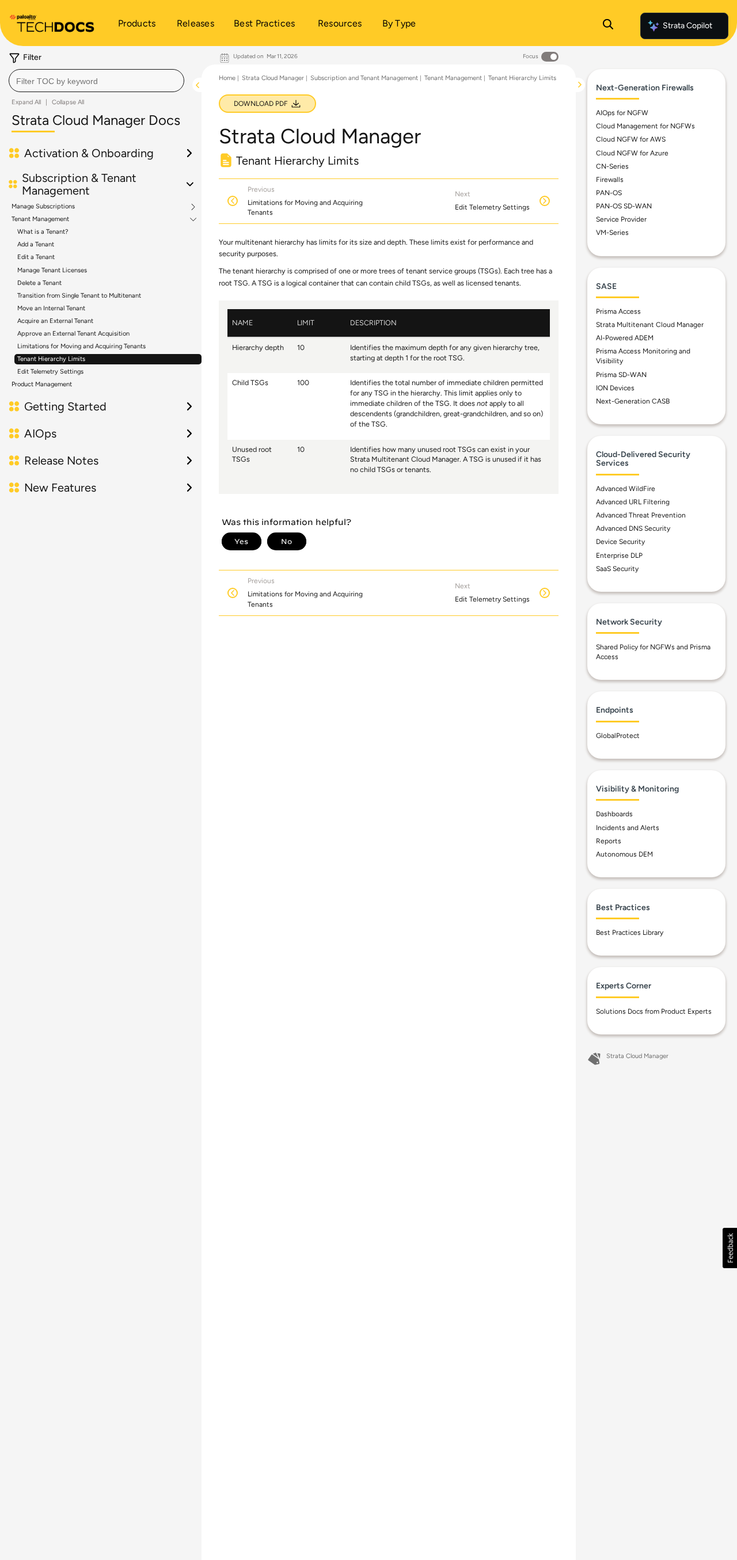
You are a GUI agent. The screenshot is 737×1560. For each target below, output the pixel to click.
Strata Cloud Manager (273, 78)
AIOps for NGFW (622, 113)
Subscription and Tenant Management (364, 78)
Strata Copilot (687, 26)
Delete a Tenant (39, 283)
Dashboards (614, 815)
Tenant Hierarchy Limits (51, 359)
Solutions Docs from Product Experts (654, 1011)
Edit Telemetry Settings (50, 371)
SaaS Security (617, 569)
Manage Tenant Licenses (52, 270)
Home (227, 78)
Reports (608, 841)
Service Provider (621, 220)
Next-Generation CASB (633, 401)
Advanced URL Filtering (633, 502)
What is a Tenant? (43, 231)
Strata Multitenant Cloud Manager (650, 325)
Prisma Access (618, 311)
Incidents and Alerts (627, 828)
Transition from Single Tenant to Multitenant (79, 295)
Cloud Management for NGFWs (645, 127)
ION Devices (615, 388)
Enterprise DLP (619, 555)
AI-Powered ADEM (625, 338)
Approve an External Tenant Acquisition (73, 333)
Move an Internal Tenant (51, 308)
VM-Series (612, 233)
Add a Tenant (35, 244)
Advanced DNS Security (633, 529)
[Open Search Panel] (608, 26)
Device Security (620, 542)
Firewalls (610, 180)
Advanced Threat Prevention (641, 515)
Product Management (42, 384)
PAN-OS (609, 193)
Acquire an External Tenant (55, 321)
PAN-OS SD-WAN (624, 206)
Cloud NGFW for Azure (632, 153)
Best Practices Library (629, 933)
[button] (730, 1248)
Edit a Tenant (36, 257)
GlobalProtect (618, 736)
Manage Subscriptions (43, 206)
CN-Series (612, 166)
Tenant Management (40, 219)
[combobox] (96, 80)
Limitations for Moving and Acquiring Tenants (81, 346)
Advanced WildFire (625, 489)
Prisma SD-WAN (621, 375)
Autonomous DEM (624, 854)
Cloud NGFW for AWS (631, 140)
